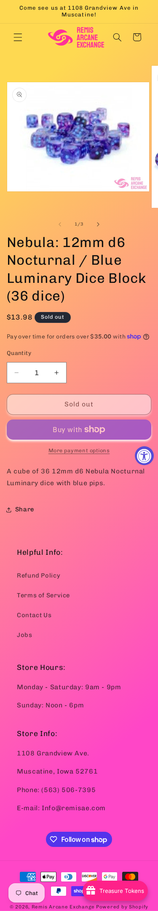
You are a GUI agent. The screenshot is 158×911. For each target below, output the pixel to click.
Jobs (24, 635)
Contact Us (34, 615)
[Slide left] (60, 224)
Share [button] (24, 509)
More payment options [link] (79, 450)
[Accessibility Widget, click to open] (144, 455)
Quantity (19, 352)
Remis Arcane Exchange (63, 907)
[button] (17, 37)
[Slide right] (98, 224)
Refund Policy (38, 575)
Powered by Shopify (122, 907)
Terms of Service (43, 595)
